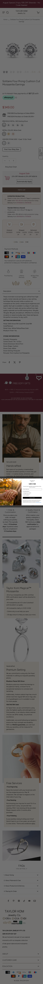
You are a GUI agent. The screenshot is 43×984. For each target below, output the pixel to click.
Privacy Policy (37, 502)
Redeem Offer (32, 497)
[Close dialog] (42, 479)
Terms (40, 502)
